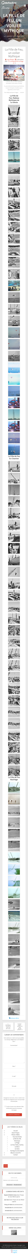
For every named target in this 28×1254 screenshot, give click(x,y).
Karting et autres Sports (17, 1151)
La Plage (21, 61)
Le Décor (17, 1147)
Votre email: (14, 1178)
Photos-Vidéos (16, 1135)
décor (17, 1018)
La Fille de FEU (14, 61)
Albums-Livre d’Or (15, 1153)
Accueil (16, 1131)
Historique (17, 1141)
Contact (15, 1155)
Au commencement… (18, 1204)
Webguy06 (7, 1204)
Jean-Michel (10, 59)
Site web (14, 1086)
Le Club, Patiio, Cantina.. (17, 1145)
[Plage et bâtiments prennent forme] (14, 1232)
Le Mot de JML (17, 1139)
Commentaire (14, 1045)
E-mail (14, 1076)
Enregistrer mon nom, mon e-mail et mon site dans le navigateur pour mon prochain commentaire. (14, 1099)
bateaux (13, 1018)
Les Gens (17, 1149)
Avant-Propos (15, 1133)
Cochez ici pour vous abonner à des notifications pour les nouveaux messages (15, 1108)
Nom (14, 1066)
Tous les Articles (17, 1137)
